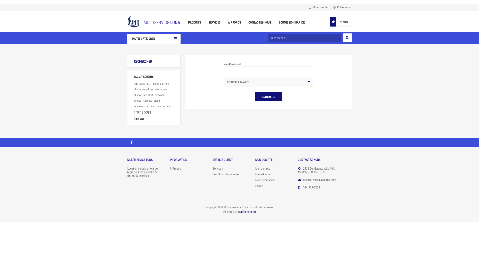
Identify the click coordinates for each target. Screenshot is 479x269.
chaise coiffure (160, 84)
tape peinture (163, 106)
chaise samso (162, 89)
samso (137, 100)
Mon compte (320, 7)
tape (152, 106)
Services (218, 168)
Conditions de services (226, 174)
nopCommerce (247, 212)
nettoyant (160, 95)
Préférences (344, 7)
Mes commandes (265, 180)
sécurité (147, 100)
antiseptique (139, 84)
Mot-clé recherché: (232, 64)
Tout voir (139, 119)
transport (142, 112)
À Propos (175, 168)
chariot (138, 95)
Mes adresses (263, 174)
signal (157, 100)
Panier (259, 186)
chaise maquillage (143, 89)
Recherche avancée (238, 82)
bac (149, 84)
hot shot (148, 95)
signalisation (141, 106)
